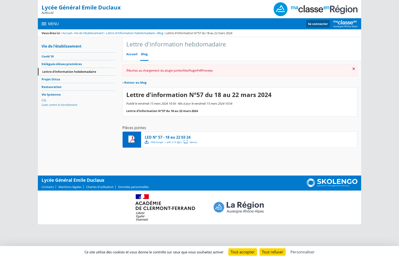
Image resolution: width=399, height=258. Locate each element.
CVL (44, 100)
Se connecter (318, 24)
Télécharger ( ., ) (166, 142)
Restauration (52, 87)
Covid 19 (48, 56)
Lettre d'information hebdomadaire (130, 33)
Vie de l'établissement (89, 33)
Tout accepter (243, 252)
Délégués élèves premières (62, 64)
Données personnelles (133, 187)
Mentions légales (70, 187)
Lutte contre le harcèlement (59, 105)
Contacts (48, 187)
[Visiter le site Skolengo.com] (332, 186)
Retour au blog (134, 82)
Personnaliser (302, 252)
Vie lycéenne (51, 94)
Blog (160, 33)
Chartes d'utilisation (100, 187)
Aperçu (190, 142)
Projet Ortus (51, 79)
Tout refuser (272, 252)
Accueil (67, 33)
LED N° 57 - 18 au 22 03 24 (167, 137)
